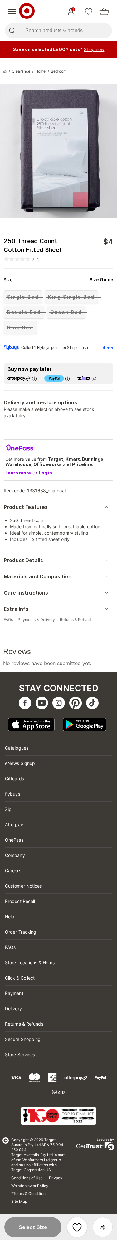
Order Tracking (20, 932)
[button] (32, 1227)
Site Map (19, 1201)
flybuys (12, 794)
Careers (13, 870)
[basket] (104, 11)
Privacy (56, 1178)
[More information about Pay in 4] (67, 379)
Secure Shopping (23, 1039)
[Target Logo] (27, 11)
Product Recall (20, 901)
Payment (14, 993)
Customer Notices (23, 886)
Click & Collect (20, 978)
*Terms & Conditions (29, 1193)
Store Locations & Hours (30, 962)
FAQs (10, 947)
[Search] (12, 30)
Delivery (13, 1008)
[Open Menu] (12, 11)
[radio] (23, 296)
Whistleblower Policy (29, 1185)
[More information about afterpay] (34, 379)
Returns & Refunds (24, 1024)
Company (15, 855)
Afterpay (14, 824)
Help (9, 916)
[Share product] (103, 1227)
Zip (8, 809)
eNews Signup (20, 763)
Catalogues (16, 748)
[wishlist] (88, 11)
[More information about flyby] (85, 348)
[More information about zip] (93, 379)
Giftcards (14, 778)
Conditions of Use (27, 1178)
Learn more (18, 472)
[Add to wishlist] (77, 1227)
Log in (45, 472)
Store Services (20, 1054)
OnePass (14, 840)
